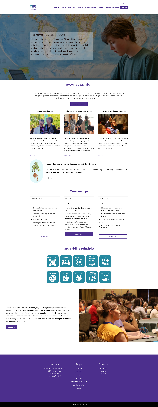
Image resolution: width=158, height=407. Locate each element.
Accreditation (79, 371)
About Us (79, 368)
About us (11, 327)
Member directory (79, 385)
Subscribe (45, 237)
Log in (83, 404)
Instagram (103, 371)
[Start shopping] (87, 404)
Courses (79, 378)
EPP (79, 375)
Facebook (103, 368)
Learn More (33, 155)
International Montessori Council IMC (33, 8)
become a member (79, 104)
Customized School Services (79, 381)
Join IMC (79, 388)
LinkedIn (103, 373)
